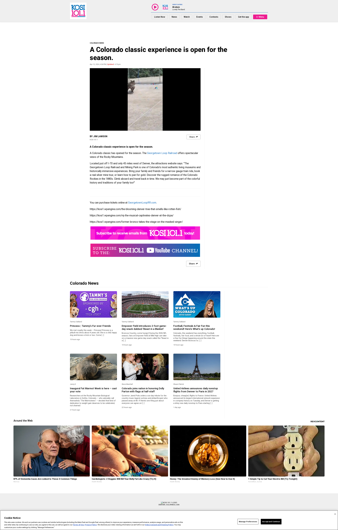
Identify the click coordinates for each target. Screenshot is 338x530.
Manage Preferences (248, 522)
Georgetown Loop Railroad (162, 153)
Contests (213, 17)
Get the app (243, 17)
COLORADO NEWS (97, 43)
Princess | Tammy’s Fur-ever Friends (90, 326)
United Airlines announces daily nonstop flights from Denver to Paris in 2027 (195, 390)
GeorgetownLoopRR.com (142, 202)
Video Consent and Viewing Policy (159, 525)
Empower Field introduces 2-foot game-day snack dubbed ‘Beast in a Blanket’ (144, 327)
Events (199, 17)
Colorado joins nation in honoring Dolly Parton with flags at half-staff (143, 390)
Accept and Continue (271, 522)
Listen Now (159, 17)
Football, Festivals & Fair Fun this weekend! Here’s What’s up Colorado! (194, 327)
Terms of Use (78, 525)
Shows (228, 17)
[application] (145, 99)
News (174, 17)
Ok (335, 514)
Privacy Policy (91, 525)
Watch (187, 17)
